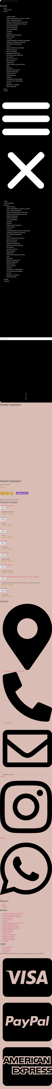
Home (4, 8)
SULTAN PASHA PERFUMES (14, 81)
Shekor (9, 77)
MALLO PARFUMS (11, 51)
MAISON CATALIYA (11, 49)
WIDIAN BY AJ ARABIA (12, 84)
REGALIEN (9, 68)
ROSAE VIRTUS (11, 73)
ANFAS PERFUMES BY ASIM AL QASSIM (18, 18)
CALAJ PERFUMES (11, 29)
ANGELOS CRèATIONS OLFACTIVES (17, 22)
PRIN (7, 66)
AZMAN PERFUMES (12, 26)
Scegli (2, 507)
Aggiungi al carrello (22, 493)
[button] (26, 144)
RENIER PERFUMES (12, 72)
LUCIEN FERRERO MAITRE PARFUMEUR (18, 40)
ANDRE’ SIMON (10, 16)
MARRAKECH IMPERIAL (13, 53)
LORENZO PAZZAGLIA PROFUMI (15, 42)
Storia (5, 89)
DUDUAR (9, 33)
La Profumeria (7, 9)
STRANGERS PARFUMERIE (14, 79)
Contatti (5, 90)
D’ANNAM (9, 31)
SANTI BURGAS (11, 75)
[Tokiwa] (2, 517)
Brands (5, 11)
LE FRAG (9, 38)
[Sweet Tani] (3, 541)
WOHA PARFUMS (11, 86)
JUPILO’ (8, 46)
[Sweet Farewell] (4, 553)
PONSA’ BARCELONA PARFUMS (15, 64)
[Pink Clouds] (3, 588)
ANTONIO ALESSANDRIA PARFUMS (16, 24)
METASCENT (10, 57)
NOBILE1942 (10, 62)
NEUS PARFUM (10, 60)
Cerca (26, 336)
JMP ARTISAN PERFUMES (14, 44)
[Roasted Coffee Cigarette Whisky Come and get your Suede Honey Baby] (19, 576)
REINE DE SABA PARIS (13, 70)
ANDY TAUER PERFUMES (13, 20)
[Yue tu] (2, 529)
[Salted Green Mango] (6, 564)
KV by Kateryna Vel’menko (15, 48)
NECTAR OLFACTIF (12, 59)
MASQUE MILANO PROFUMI (14, 55)
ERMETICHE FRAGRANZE (13, 35)
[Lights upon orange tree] (6, 505)
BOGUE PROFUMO (11, 27)
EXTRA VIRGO (10, 37)
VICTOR (8, 83)
